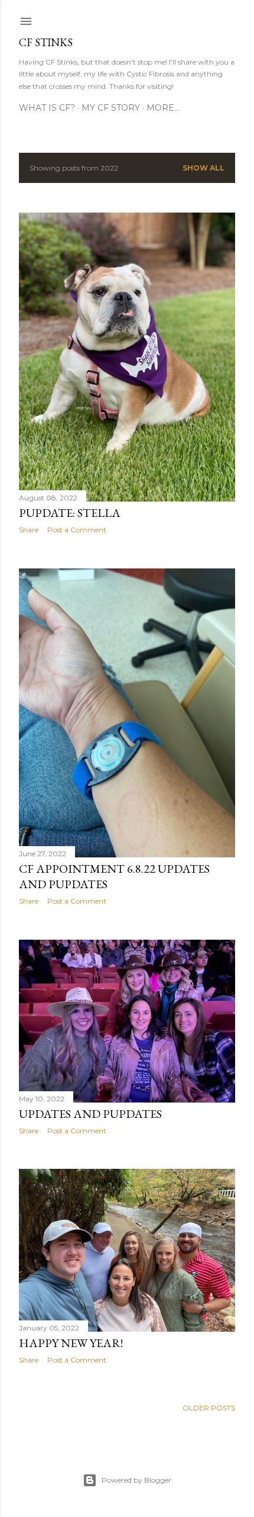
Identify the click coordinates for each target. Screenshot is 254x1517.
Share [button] (28, 529)
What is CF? (47, 107)
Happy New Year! (71, 1343)
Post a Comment (76, 529)
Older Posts (209, 1407)
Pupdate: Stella (70, 512)
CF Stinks (46, 42)
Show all (203, 167)
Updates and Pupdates (90, 1113)
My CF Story (111, 107)
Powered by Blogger (136, 1480)
